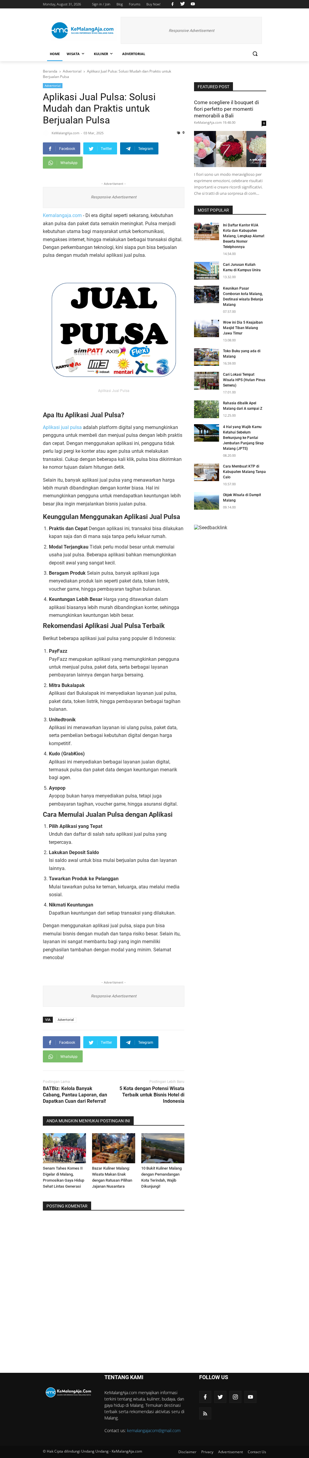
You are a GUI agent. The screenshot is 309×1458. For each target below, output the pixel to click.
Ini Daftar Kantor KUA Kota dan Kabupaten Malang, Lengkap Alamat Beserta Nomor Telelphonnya (243, 236)
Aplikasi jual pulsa (62, 427)
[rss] (205, 1413)
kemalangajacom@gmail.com (153, 1430)
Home (55, 53)
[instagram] (235, 1397)
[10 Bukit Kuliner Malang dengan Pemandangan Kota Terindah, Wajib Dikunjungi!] (162, 1148)
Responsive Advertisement (191, 30)
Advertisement (230, 1451)
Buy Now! (153, 4)
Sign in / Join (101, 4)
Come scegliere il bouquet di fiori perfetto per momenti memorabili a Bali (226, 109)
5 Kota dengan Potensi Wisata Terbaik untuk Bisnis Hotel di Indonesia (151, 1095)
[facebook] (172, 4)
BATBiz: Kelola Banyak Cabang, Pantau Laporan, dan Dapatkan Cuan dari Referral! (75, 1095)
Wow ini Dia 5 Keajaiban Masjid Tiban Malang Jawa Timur (243, 327)
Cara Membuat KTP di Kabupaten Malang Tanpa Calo (244, 471)
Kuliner (101, 53)
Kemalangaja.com (62, 215)
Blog (119, 4)
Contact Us (257, 1451)
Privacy (207, 1451)
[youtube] (192, 4)
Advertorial (133, 53)
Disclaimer (187, 1451)
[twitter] (182, 4)
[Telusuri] (255, 54)
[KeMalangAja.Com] (84, 31)
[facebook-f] (205, 1397)
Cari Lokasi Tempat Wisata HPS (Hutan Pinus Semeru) (244, 379)
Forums (134, 4)
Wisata (73, 53)
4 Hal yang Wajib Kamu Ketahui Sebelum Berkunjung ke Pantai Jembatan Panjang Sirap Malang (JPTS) (243, 438)
